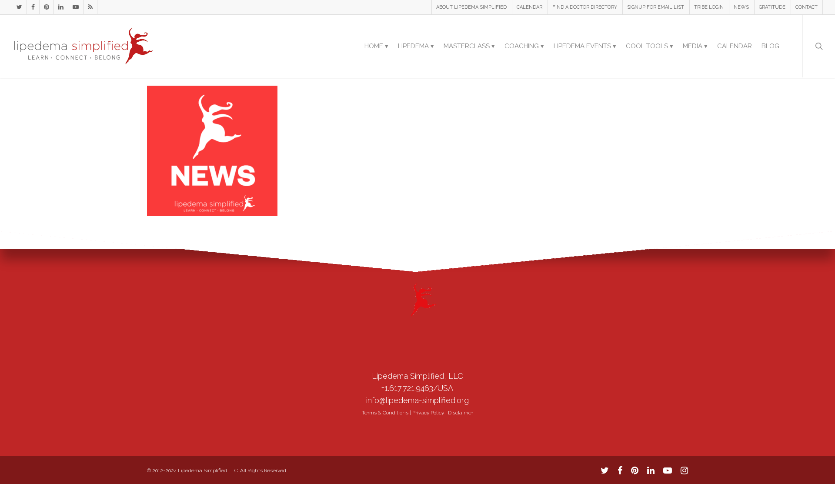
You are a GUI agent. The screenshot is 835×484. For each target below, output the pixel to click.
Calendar (734, 46)
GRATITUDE (772, 7)
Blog (770, 46)
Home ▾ (376, 46)
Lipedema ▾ (416, 46)
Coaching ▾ (524, 46)
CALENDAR (529, 7)
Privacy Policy (428, 413)
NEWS (741, 7)
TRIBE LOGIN (709, 7)
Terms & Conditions (385, 413)
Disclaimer (460, 413)
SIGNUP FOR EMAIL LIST (655, 7)
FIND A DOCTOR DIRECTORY (584, 7)
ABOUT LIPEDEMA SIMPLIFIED (471, 7)
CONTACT (806, 7)
